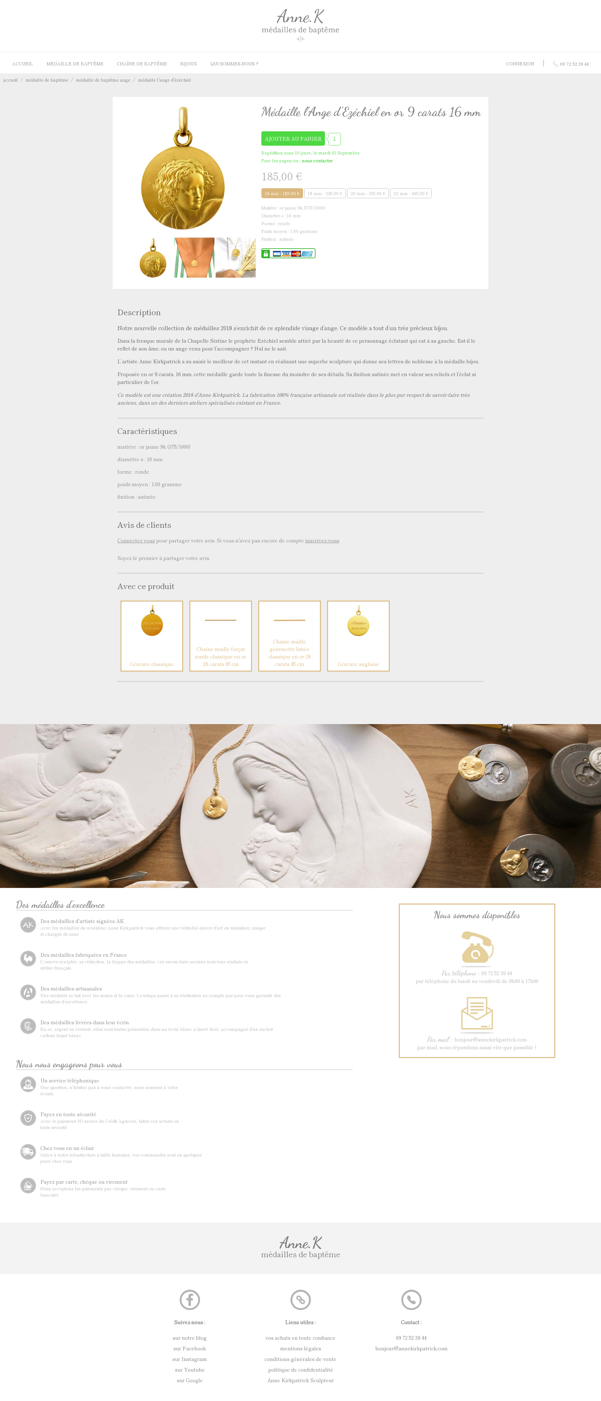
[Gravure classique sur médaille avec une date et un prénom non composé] (151, 634)
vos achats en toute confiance (300, 1337)
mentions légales (300, 1348)
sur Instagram (189, 1359)
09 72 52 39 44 (411, 1337)
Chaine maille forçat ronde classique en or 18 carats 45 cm (220, 656)
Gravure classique (152, 664)
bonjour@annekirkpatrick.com (411, 1348)
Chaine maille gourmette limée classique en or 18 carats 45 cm (289, 653)
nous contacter (317, 160)
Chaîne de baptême (142, 63)
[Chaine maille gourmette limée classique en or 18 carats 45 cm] (289, 634)
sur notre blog (190, 1337)
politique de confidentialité (300, 1369)
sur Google (190, 1380)
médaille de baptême (47, 80)
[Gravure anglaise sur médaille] (358, 634)
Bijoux (188, 63)
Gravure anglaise (358, 664)
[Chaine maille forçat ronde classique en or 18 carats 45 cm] (220, 634)
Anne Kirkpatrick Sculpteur (300, 1380)
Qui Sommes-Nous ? (234, 63)
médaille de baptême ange (103, 80)
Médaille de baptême (75, 63)
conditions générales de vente (300, 1359)
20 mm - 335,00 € (368, 193)
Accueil (22, 63)
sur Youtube (190, 1369)
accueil (10, 80)
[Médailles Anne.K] (300, 41)
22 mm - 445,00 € (410, 193)
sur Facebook (189, 1348)
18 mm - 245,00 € (325, 193)
